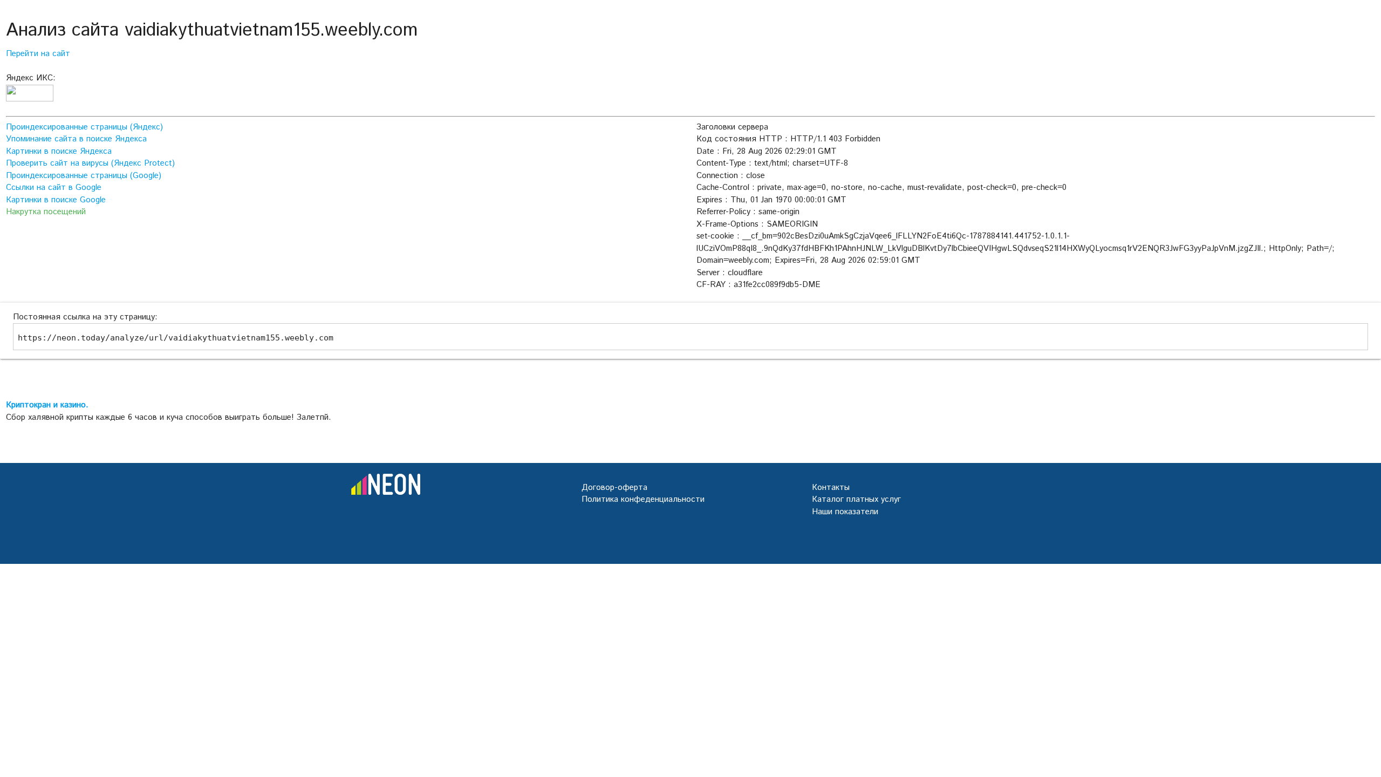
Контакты (831, 487)
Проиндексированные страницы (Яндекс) (84, 127)
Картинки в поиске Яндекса (59, 151)
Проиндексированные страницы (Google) (83, 175)
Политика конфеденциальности (643, 499)
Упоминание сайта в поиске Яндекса (76, 139)
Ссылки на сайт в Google (53, 187)
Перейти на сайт (38, 53)
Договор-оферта (614, 487)
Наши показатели (845, 511)
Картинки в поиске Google (56, 200)
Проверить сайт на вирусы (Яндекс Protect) (90, 163)
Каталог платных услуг (856, 499)
